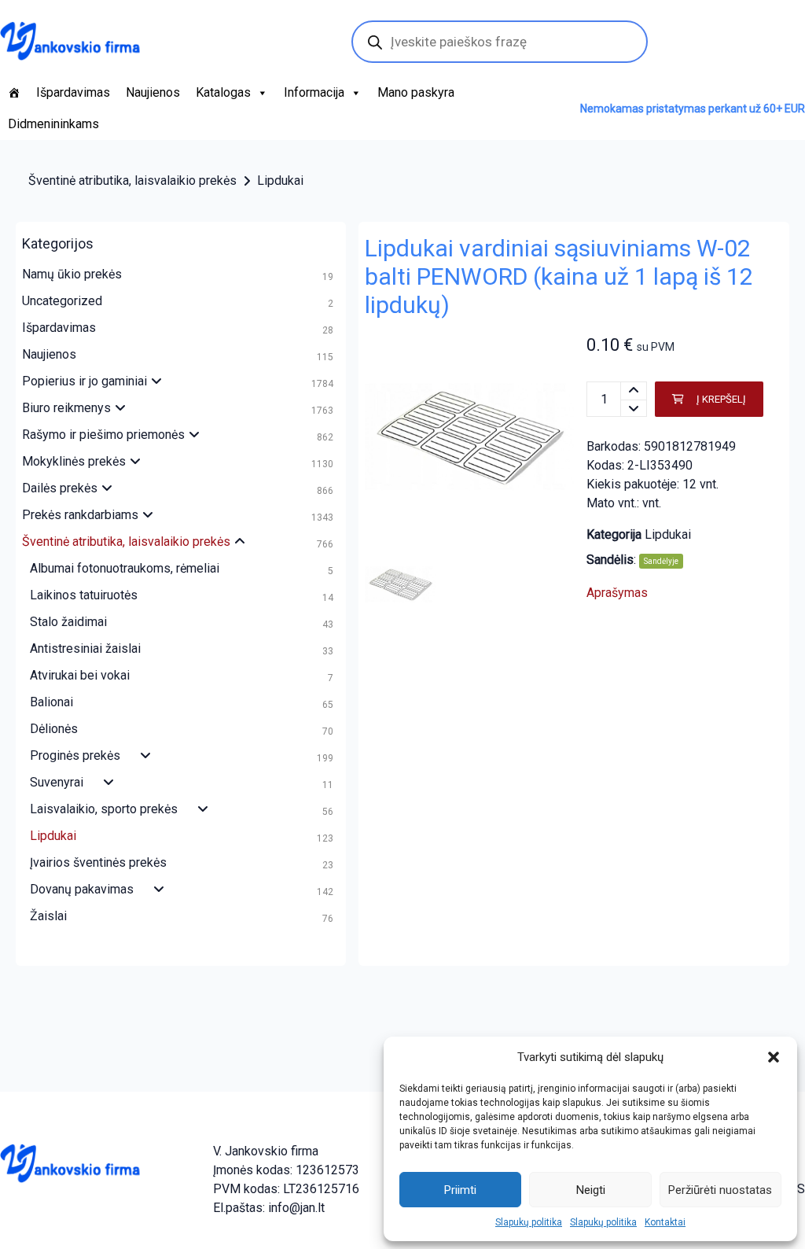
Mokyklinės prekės (74, 461)
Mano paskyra (415, 92)
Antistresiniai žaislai (85, 648)
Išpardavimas (73, 92)
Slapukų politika (528, 1222)
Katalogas (223, 92)
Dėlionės (54, 728)
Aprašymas (617, 592)
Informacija (314, 92)
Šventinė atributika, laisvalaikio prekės (132, 180)
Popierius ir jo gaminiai (84, 381)
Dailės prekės (59, 488)
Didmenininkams (53, 123)
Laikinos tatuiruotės (84, 595)
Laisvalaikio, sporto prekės (104, 808)
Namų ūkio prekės (72, 274)
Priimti (460, 1190)
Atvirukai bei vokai (80, 675)
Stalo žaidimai (68, 621)
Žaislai (48, 915)
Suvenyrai (56, 782)
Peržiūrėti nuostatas (720, 1190)
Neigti (590, 1190)
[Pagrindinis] (14, 93)
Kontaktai (665, 1222)
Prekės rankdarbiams (80, 514)
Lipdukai (280, 180)
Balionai (51, 702)
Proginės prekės (75, 755)
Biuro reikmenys (66, 407)
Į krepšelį (721, 399)
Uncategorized (62, 300)
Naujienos (153, 92)
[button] (773, 1057)
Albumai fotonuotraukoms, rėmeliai (124, 568)
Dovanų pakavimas (82, 889)
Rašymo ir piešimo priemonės (103, 434)
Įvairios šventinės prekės (98, 862)
